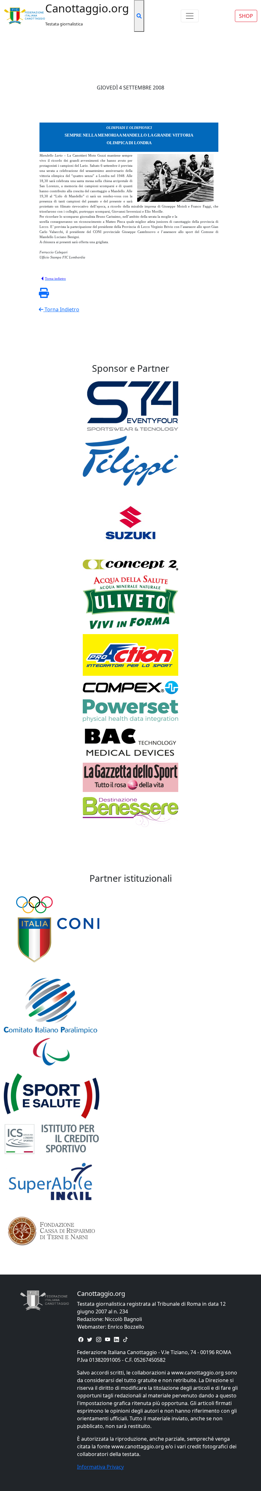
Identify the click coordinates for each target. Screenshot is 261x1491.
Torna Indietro (61, 309)
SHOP (246, 15)
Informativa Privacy (100, 1466)
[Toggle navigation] (190, 16)
